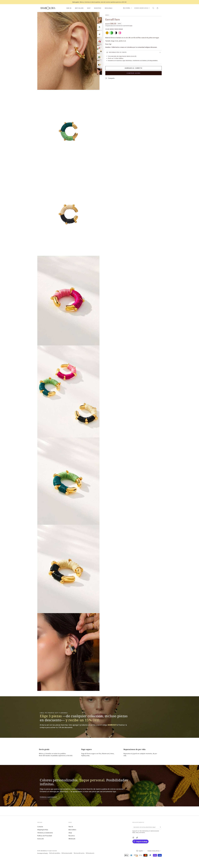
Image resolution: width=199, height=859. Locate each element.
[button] (153, 8)
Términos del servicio (79, 853)
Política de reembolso (54, 853)
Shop (70, 833)
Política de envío (90, 853)
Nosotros (72, 836)
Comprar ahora (133, 73)
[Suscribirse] (161, 827)
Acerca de (40, 839)
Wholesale (72, 839)
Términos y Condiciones (45, 833)
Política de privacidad (67, 853)
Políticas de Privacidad (44, 836)
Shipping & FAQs (42, 830)
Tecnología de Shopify (42, 853)
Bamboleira (44, 850)
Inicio (107, 15)
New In (71, 827)
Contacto (40, 827)
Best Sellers (72, 830)
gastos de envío (111, 25)
